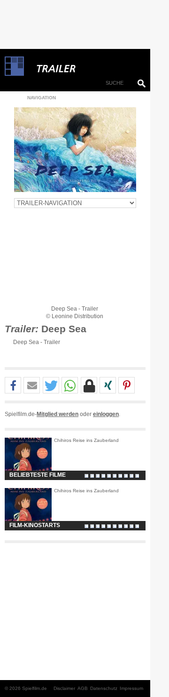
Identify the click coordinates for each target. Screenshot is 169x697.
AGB (82, 688)
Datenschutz (103, 688)
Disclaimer (64, 688)
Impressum (131, 688)
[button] (13, 385)
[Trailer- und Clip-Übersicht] (84, 66)
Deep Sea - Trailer (36, 342)
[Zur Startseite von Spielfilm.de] (14, 74)
